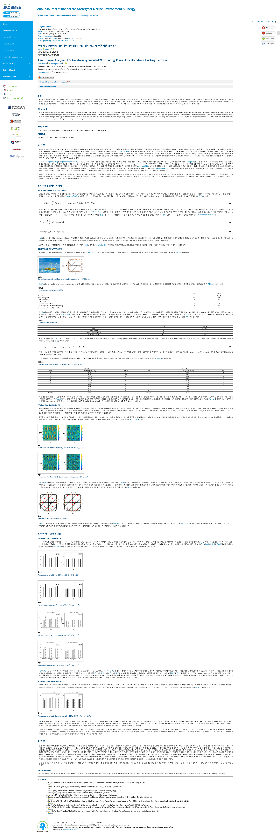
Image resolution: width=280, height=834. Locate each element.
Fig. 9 (197, 687)
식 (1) (201, 196)
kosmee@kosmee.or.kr (70, 829)
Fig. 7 (207, 544)
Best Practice (9, 50)
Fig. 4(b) (117, 523)
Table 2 (187, 316)
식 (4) (56, 341)
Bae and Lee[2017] (162, 168)
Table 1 (210, 284)
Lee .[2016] (143, 166)
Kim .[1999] (100, 245)
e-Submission (12, 86)
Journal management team (13, 57)
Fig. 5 (202, 544)
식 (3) (163, 214)
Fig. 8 (58, 546)
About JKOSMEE (10, 43)
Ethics (9, 94)
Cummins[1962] (71, 196)
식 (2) (101, 214)
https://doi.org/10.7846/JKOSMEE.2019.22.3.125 (57, 40)
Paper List (256, 21)
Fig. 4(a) (41, 523)
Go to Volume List (268, 21)
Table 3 (159, 358)
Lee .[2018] (65, 314)
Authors (10, 90)
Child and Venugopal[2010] (48, 161)
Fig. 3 (137, 419)
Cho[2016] (191, 161)
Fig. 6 (54, 546)
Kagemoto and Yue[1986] (69, 161)
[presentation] (70, 203)
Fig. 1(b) (178, 252)
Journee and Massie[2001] (206, 214)
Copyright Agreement (15, 98)
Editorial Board (9, 70)
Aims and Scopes (10, 37)
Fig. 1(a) (91, 252)
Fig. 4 (128, 487)
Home (5, 24)
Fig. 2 (131, 419)
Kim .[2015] (124, 151)
